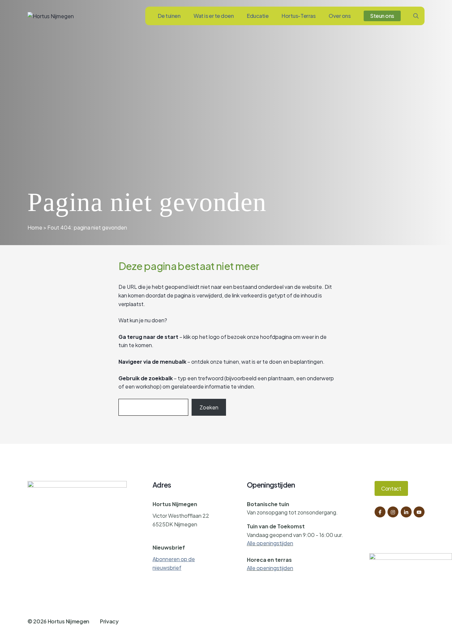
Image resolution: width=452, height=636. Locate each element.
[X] (419, 511)
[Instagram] (392, 511)
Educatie (257, 15)
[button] (416, 16)
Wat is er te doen (214, 15)
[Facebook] (380, 511)
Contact (391, 488)
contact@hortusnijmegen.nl (187, 535)
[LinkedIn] (406, 511)
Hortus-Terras (298, 15)
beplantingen (306, 361)
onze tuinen (224, 361)
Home (34, 227)
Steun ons (382, 15)
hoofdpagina (276, 336)
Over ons (339, 15)
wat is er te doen (261, 361)
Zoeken (209, 407)
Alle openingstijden (270, 543)
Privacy (109, 621)
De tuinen (169, 15)
